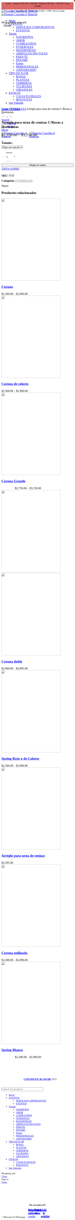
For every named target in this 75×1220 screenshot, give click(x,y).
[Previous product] (3, 116)
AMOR (19, 1112)
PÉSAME (20, 1130)
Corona (7, 287)
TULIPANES (22, 1153)
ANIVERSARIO (24, 1138)
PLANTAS (21, 1147)
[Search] (69, 1089)
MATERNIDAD (23, 1121)
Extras (19, 1133)
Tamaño (6, 142)
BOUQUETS (22, 1165)
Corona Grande (13, 481)
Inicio (5, 108)
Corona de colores (14, 384)
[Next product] (10, 116)
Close (4, 1176)
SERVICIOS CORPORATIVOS (35, 27)
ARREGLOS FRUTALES (28, 1124)
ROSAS (19, 1144)
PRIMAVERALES (25, 1135)
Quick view (38, 1211)
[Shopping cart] (2, 139)
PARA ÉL (20, 1127)
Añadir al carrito (37, 165)
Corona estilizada (14, 953)
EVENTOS (21, 1103)
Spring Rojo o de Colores (20, 758)
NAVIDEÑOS (22, 1109)
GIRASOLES (22, 1156)
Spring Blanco (12, 1050)
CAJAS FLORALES (25, 1162)
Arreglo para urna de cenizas (23, 856)
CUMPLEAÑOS (24, 1115)
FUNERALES (18, 108)
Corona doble (11, 661)
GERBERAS (22, 1150)
